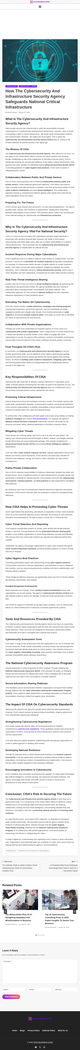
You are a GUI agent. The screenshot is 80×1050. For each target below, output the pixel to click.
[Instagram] (44, 1047)
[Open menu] (40, 7)
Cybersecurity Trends (28, 86)
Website (58, 990)
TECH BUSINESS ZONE (43, 1042)
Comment (7, 961)
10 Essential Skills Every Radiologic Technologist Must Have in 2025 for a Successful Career (63, 866)
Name (6, 990)
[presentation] (20, 900)
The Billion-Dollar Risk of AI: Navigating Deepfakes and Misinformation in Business (18, 917)
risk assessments (40, 419)
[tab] (36, 935)
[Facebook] (36, 1047)
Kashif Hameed (12, 112)
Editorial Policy (48, 1031)
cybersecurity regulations (28, 729)
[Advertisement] (40, 24)
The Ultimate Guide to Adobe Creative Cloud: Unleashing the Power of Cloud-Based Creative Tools (19, 866)
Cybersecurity (11, 86)
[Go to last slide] (5, 911)
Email (32, 990)
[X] (40, 1047)
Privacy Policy (34, 1031)
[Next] (74, 911)
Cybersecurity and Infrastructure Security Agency (33, 850)
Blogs (22, 1031)
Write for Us (63, 1031)
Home (14, 1031)
